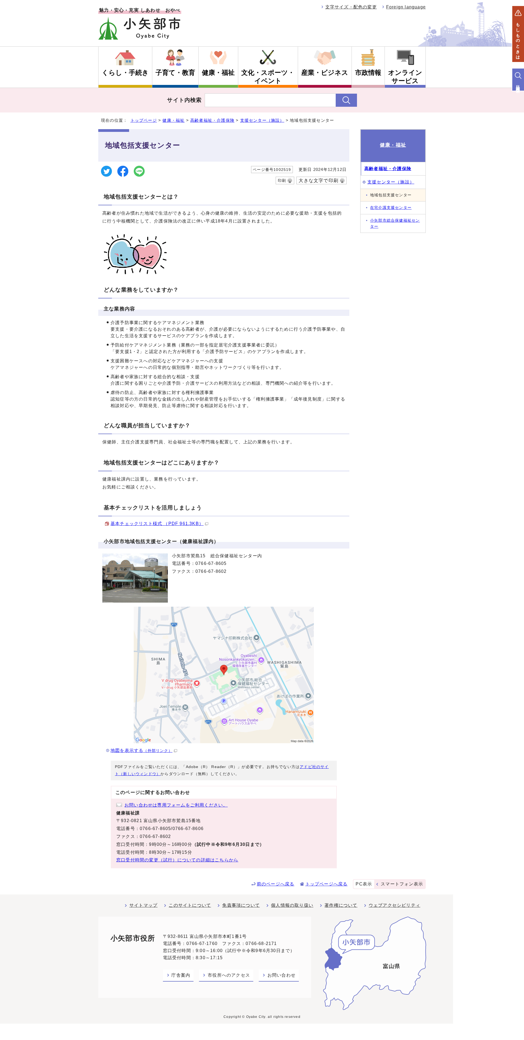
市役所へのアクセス (229, 975)
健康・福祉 (218, 72)
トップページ (143, 120)
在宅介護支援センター (391, 207)
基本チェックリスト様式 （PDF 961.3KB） (157, 523)
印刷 (282, 180)
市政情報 (368, 72)
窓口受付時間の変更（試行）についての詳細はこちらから (177, 860)
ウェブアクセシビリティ (394, 905)
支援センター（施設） (262, 120)
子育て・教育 (175, 72)
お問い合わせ (281, 975)
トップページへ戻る (326, 884)
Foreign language (406, 7)
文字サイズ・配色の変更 (351, 7)
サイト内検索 (184, 100)
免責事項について (241, 905)
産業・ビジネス (324, 72)
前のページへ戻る (275, 884)
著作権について (340, 905)
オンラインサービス (405, 76)
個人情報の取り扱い (292, 905)
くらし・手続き (125, 72)
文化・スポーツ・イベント (267, 76)
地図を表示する (141, 750)
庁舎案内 (180, 975)
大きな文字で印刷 (318, 180)
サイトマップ (143, 905)
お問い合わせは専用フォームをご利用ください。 (176, 805)
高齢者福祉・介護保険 (212, 120)
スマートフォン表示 (402, 884)
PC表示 (364, 884)
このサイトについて (190, 905)
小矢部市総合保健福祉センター (395, 223)
